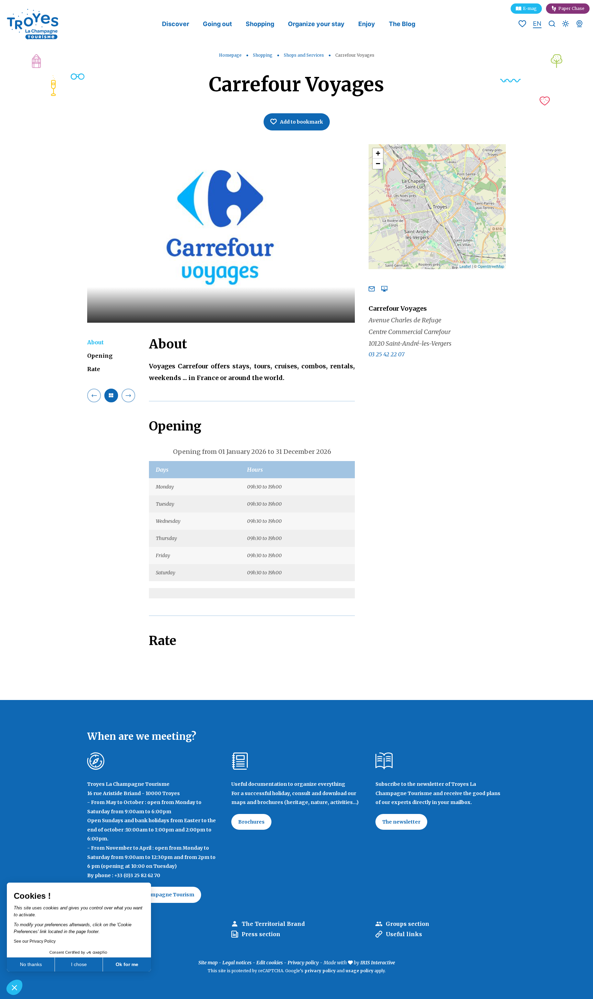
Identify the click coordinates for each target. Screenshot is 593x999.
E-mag (530, 8)
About (95, 342)
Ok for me (127, 964)
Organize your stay (316, 23)
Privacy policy (303, 963)
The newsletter (401, 822)
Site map (208, 963)
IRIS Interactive (377, 963)
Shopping (260, 23)
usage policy (359, 970)
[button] (14, 987)
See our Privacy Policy (35, 941)
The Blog (402, 23)
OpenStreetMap (491, 266)
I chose (79, 964)
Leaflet (465, 266)
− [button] (378, 163)
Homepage (230, 55)
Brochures (251, 822)
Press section (261, 934)
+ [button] (378, 153)
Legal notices (237, 963)
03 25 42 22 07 (387, 354)
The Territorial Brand (273, 923)
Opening (100, 355)
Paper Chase (571, 8)
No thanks (31, 964)
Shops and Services (304, 55)
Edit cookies (269, 963)
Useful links (404, 934)
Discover (175, 23)
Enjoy (366, 23)
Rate (93, 369)
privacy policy (320, 970)
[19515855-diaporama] (221, 233)
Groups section (407, 923)
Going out (217, 23)
